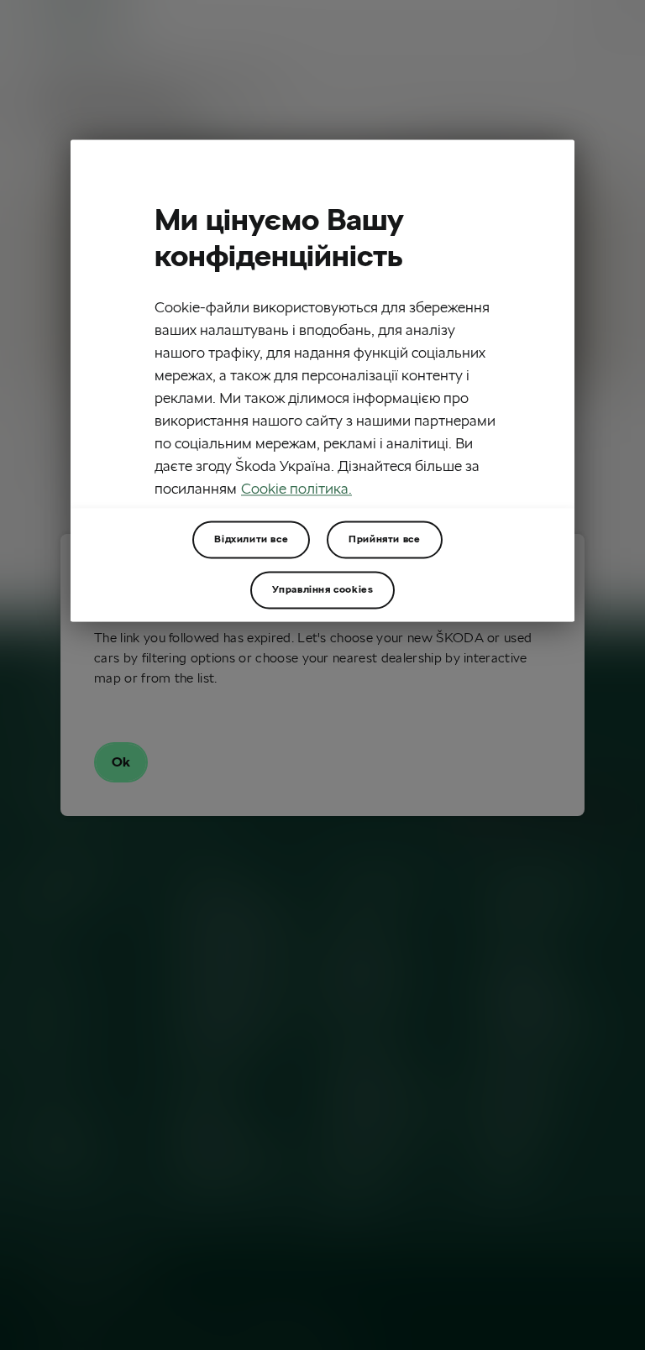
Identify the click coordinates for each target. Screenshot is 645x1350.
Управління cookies (323, 589)
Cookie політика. (296, 488)
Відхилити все (251, 538)
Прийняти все (384, 538)
